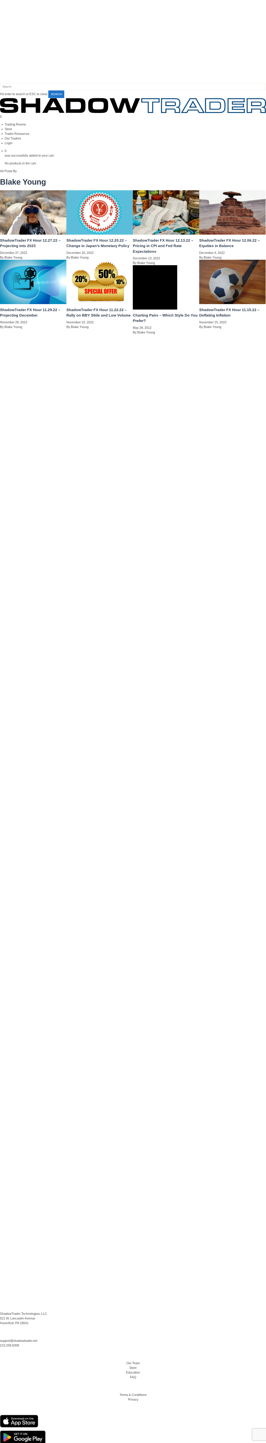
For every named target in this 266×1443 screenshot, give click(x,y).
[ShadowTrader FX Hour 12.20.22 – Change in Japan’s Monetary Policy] (99, 233)
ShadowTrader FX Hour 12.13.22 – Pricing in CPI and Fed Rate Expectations (163, 245)
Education (133, 1372)
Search (56, 94)
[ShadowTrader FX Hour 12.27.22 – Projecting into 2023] (33, 233)
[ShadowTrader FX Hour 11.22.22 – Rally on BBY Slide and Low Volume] (99, 303)
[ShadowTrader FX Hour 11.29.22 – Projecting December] (33, 303)
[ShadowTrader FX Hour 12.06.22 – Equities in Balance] (232, 233)
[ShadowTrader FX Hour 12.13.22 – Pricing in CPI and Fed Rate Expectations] (166, 233)
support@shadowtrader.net (18, 1340)
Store (133, 1367)
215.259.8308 (9, 1345)
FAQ (133, 1377)
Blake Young (13, 257)
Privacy (133, 1399)
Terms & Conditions (133, 1395)
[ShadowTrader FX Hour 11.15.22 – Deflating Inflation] (232, 303)
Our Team (133, 1363)
